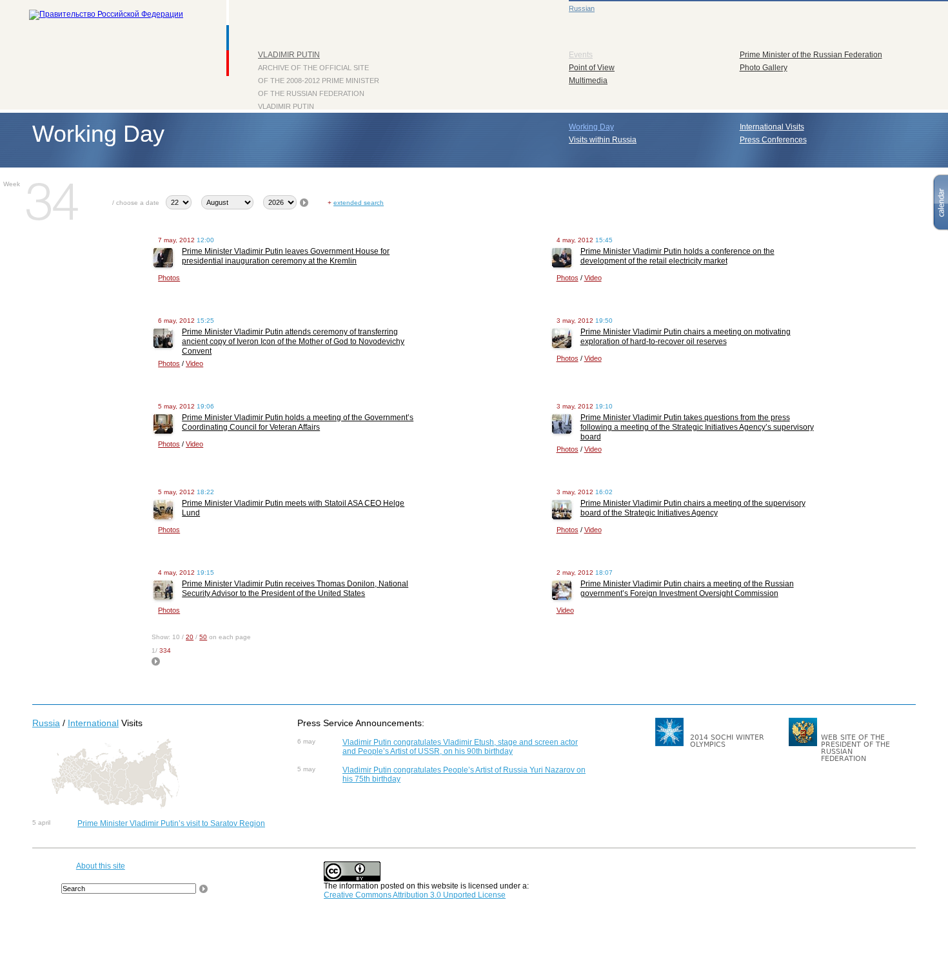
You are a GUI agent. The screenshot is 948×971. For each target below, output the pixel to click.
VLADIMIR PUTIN (289, 54)
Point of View (592, 67)
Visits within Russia (603, 139)
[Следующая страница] (156, 663)
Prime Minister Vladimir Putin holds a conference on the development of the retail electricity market (677, 256)
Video (593, 278)
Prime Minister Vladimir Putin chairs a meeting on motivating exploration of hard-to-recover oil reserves (685, 336)
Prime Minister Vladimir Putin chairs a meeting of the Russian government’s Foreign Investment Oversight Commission (687, 588)
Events (581, 54)
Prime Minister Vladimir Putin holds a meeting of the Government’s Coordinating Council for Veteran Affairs (297, 422)
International (93, 723)
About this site (100, 865)
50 (203, 636)
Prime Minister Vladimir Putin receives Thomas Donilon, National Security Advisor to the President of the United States (295, 588)
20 (189, 636)
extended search (358, 202)
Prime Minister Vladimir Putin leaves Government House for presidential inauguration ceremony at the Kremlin (286, 256)
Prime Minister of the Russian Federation (811, 54)
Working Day (591, 126)
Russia (46, 723)
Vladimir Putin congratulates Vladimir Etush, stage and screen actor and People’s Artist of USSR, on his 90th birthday (460, 747)
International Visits (772, 126)
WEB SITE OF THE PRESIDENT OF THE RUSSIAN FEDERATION (855, 748)
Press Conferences (773, 139)
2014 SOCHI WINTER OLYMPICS (727, 741)
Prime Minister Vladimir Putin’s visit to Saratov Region (171, 823)
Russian (582, 8)
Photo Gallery (763, 67)
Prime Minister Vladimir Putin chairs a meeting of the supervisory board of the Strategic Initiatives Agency (692, 508)
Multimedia (588, 80)
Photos (169, 278)
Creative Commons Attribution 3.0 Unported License (415, 894)
